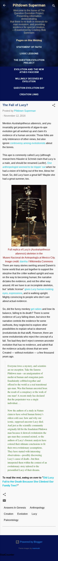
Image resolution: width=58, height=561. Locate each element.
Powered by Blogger (30, 542)
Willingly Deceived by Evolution (29, 80)
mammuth (36, 548)
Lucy (34, 514)
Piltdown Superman (29, 5)
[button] (54, 105)
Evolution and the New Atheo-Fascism (29, 71)
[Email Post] (4, 501)
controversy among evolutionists (27, 143)
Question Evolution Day (29, 88)
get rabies (36, 309)
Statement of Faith (29, 47)
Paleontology (11, 520)
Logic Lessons (29, 53)
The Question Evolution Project (29, 61)
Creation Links (29, 94)
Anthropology (37, 507)
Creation (8, 514)
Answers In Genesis (15, 507)
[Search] (54, 6)
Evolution (22, 514)
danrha (24, 261)
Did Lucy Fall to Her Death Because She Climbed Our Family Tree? (28, 481)
